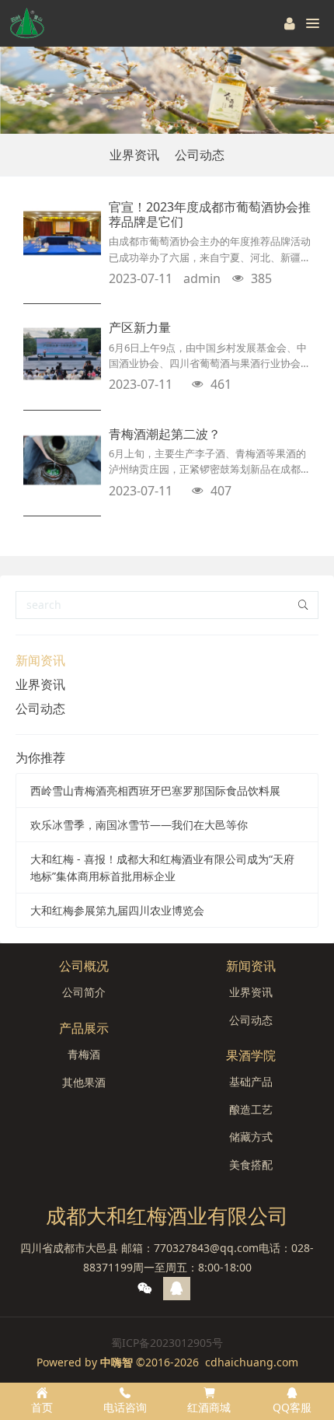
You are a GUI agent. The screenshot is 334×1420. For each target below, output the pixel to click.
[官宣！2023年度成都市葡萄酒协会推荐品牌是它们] (62, 233)
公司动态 (199, 154)
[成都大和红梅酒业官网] (27, 23)
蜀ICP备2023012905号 (167, 1342)
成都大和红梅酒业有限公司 (167, 1215)
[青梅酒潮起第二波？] (62, 460)
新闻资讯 (40, 660)
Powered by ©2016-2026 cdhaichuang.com (167, 1362)
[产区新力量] (62, 353)
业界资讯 (134, 154)
